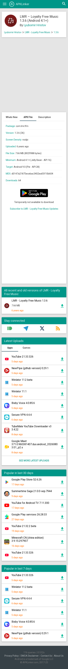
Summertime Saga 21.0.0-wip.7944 (32, 491)
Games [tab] (26, 347)
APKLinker (22, 4)
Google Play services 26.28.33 (29, 514)
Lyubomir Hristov (35, 25)
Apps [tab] (10, 347)
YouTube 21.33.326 (22, 356)
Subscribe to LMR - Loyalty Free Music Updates (34, 208)
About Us (59, 655)
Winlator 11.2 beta (22, 379)
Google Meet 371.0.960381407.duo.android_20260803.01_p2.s (35, 444)
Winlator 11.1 (19, 391)
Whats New (11, 117)
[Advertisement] (34, 76)
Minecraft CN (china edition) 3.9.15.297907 (28, 539)
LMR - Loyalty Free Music (37, 32)
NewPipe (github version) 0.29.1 (30, 368)
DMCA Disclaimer (30, 655)
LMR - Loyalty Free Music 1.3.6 (30, 300)
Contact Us (46, 655)
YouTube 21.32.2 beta (24, 526)
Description (44, 117)
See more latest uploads (34, 460)
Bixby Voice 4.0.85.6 (23, 403)
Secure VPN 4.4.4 (22, 414)
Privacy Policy (11, 655)
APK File (28, 117)
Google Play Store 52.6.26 (27, 479)
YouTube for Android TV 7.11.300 (30, 502)
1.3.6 (56, 32)
